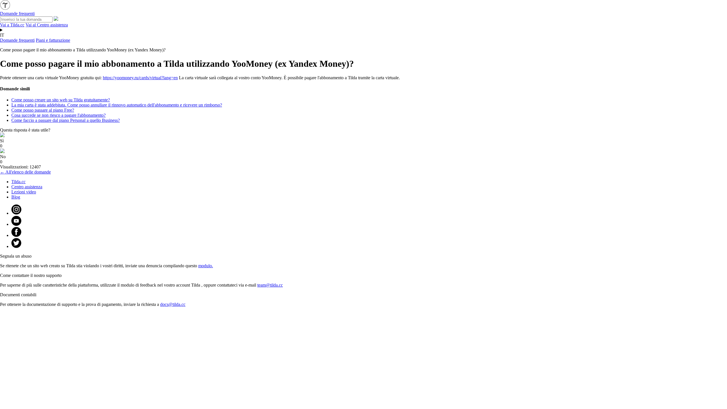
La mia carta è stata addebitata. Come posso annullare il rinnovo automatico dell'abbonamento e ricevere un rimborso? (116, 105)
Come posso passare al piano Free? (42, 110)
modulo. (205, 265)
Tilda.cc (18, 181)
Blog (15, 197)
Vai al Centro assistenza (47, 24)
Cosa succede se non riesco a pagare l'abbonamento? (58, 115)
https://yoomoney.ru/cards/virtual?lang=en (140, 77)
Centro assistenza (26, 186)
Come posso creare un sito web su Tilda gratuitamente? (60, 99)
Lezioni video (23, 191)
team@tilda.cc (270, 285)
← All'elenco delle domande (25, 172)
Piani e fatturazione (53, 40)
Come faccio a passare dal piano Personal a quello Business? (65, 120)
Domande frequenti (17, 40)
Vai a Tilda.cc (12, 24)
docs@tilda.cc (172, 304)
